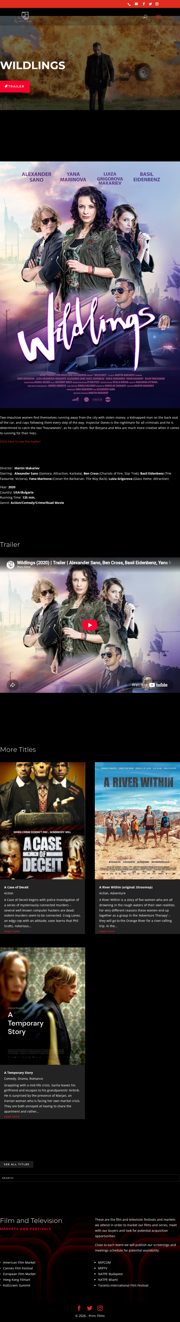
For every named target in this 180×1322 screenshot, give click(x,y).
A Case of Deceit (16, 887)
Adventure (118, 893)
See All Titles (16, 1164)
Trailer (16, 86)
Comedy (10, 1078)
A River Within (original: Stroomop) (126, 887)
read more (12, 931)
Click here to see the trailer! (20, 441)
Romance (36, 1078)
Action (8, 893)
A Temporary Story (18, 1073)
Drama (23, 1078)
